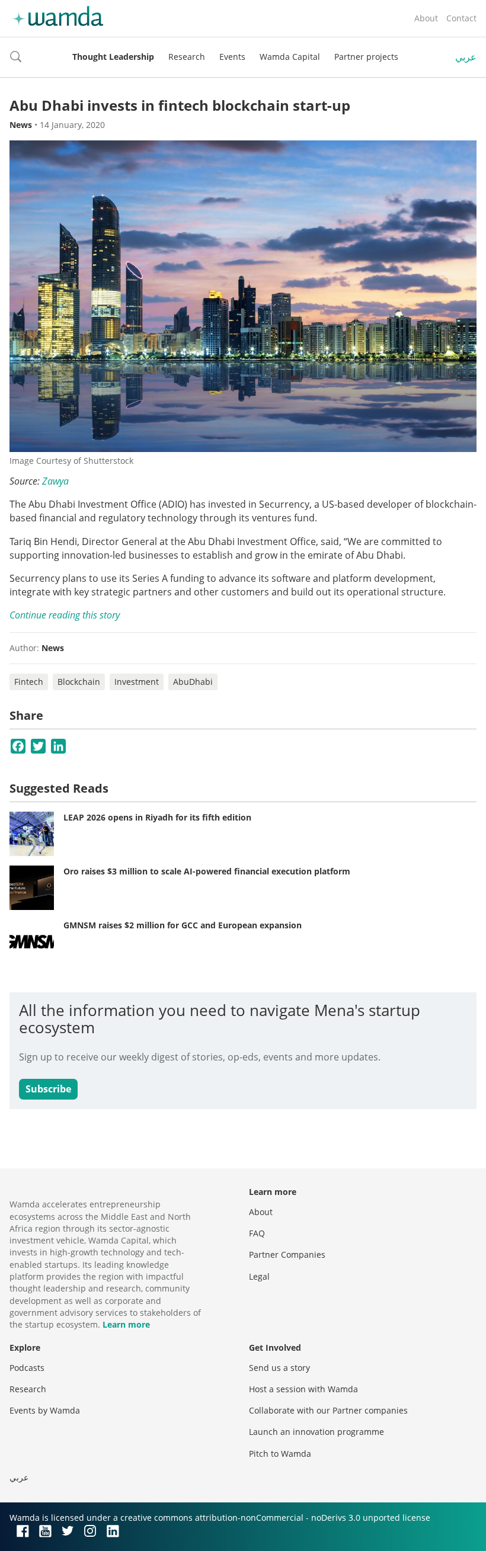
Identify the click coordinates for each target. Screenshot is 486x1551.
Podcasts (26, 1367)
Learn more (126, 1324)
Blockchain (78, 681)
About (426, 18)
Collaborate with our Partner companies (328, 1410)
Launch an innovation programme (316, 1431)
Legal (259, 1276)
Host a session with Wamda (303, 1389)
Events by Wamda (44, 1410)
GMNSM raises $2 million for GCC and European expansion (182, 925)
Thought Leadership (113, 56)
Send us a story (279, 1367)
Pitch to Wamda (280, 1453)
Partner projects (366, 56)
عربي (466, 57)
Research (186, 56)
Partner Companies (287, 1254)
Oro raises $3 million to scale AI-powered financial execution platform (206, 871)
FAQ (257, 1233)
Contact (461, 18)
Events (232, 56)
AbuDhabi (193, 681)
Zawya (55, 481)
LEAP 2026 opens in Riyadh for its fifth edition (157, 817)
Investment (136, 681)
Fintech (28, 681)
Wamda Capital (290, 56)
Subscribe (48, 1088)
